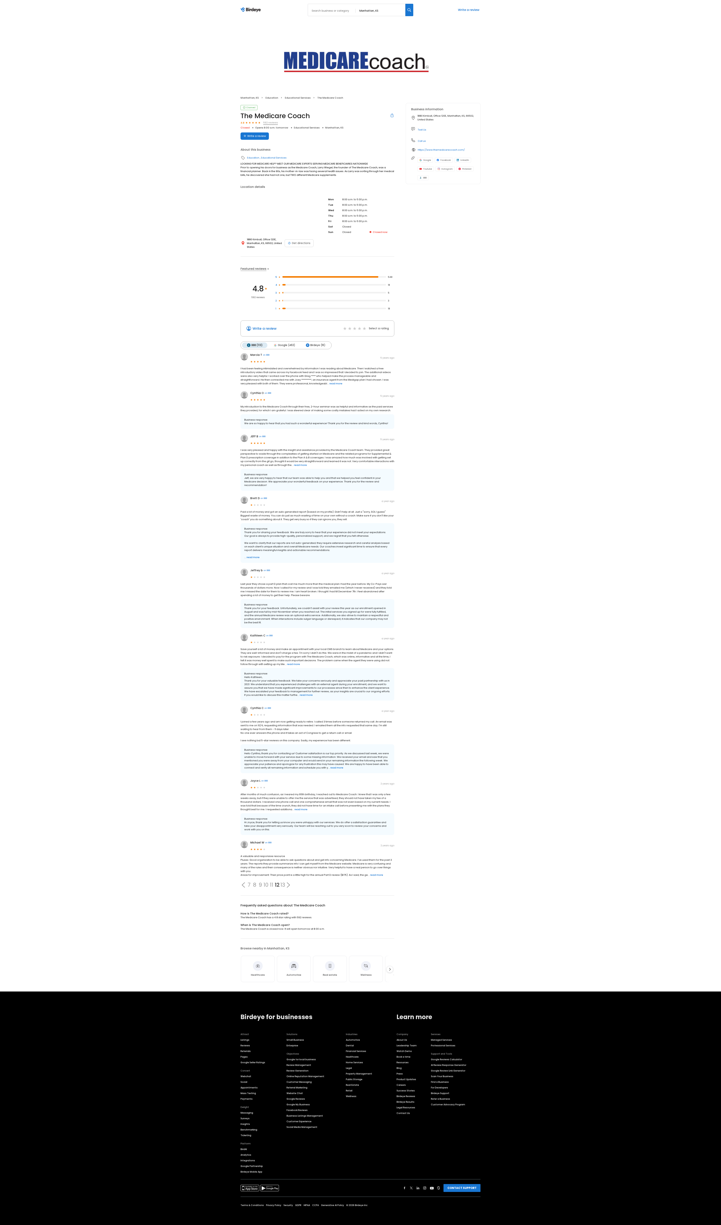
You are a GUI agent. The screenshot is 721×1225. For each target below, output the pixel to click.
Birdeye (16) (317, 345)
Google (427, 160)
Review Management (299, 1065)
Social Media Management (302, 1127)
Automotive (353, 1039)
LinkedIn (464, 160)
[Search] (409, 10)
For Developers (439, 1087)
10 (265, 885)
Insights (245, 1124)
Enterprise (292, 1045)
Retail (349, 1090)
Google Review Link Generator (448, 1070)
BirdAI (244, 1149)
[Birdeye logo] (251, 10)
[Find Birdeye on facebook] (404, 1188)
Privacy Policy (273, 1205)
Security (288, 1205)
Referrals (246, 1051)
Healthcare (352, 1056)
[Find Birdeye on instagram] (424, 1188)
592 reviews (270, 122)
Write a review (468, 10)
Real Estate (352, 1085)
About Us (402, 1039)
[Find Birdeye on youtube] (432, 1188)
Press (400, 1073)
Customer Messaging (299, 1082)
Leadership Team (407, 1045)
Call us (422, 141)
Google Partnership (252, 1166)
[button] (243, 885)
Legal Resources (406, 1107)
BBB (425, 177)
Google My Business (298, 1104)
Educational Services (298, 98)
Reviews (245, 1045)
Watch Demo (404, 1051)
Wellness (351, 1096)
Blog (399, 1068)
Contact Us (403, 1113)
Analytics (246, 1154)
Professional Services (443, 1045)
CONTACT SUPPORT (462, 1188)
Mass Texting (248, 1093)
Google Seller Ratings (253, 1062)
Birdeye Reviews (406, 1096)
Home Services (354, 1062)
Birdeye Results (405, 1101)
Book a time (403, 1056)
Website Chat (295, 1093)
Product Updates (406, 1079)
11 (271, 885)
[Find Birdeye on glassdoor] (438, 1188)
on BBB (266, 354)
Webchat (246, 1076)
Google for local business (301, 1059)
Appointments (249, 1087)
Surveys (245, 1118)
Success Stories (406, 1090)
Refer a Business (440, 1098)
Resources (403, 1062)
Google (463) (286, 345)
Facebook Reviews (297, 1110)
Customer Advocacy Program (448, 1104)
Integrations (248, 1160)
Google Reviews (296, 1098)
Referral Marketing (297, 1087)
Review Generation (297, 1070)
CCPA (315, 1205)
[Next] (389, 969)
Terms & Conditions (252, 1205)
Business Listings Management (305, 1115)
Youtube (427, 168)
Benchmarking (249, 1129)
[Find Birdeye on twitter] (411, 1188)
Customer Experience (299, 1121)
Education (271, 98)
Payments (247, 1098)
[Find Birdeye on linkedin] (417, 1188)
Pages (244, 1056)
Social (244, 1082)
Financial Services (356, 1051)
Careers (401, 1085)
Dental (350, 1045)
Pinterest (466, 168)
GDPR (298, 1205)
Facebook (445, 160)
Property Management (359, 1073)
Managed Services (441, 1039)
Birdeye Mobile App (251, 1171)
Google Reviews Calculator (446, 1059)
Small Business (295, 1039)
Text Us (422, 129)
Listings (245, 1039)
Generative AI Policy (332, 1205)
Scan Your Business (442, 1076)
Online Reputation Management (305, 1076)
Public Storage (354, 1079)
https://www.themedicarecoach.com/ (441, 150)
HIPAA (307, 1205)
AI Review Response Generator (448, 1065)
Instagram (447, 168)
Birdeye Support (440, 1093)
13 (282, 885)
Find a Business (440, 1082)
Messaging (247, 1112)
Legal (349, 1068)
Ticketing (246, 1135)
